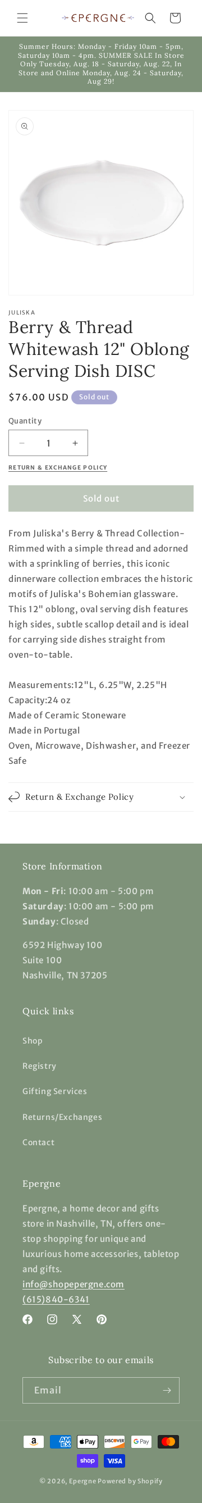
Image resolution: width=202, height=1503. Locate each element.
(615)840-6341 (56, 1299)
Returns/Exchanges (62, 1117)
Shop (32, 1041)
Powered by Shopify (130, 1481)
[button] (22, 18)
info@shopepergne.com (73, 1284)
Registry (39, 1066)
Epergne (83, 1481)
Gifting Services (55, 1091)
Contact (38, 1142)
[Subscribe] (166, 1390)
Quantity (25, 421)
